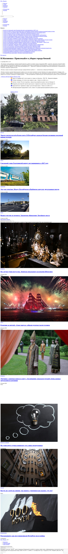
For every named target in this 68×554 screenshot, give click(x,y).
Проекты (5, 6)
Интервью (5, 5)
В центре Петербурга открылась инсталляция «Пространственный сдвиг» (22, 49)
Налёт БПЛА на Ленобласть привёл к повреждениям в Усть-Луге (20, 37)
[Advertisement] (34, 394)
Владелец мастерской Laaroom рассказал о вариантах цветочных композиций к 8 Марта (33, 84)
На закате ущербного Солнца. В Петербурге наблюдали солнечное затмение (23, 38)
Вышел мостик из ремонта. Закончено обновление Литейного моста (21, 33)
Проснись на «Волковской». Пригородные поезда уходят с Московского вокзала (24, 41)
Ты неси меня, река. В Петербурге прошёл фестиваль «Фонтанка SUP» (21, 46)
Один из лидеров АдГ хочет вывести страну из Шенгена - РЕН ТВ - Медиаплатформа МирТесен (34, 79)
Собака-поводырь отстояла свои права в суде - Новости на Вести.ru (30, 80)
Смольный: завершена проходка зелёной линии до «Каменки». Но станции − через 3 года (26, 42)
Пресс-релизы (6, 544)
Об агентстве (6, 9)
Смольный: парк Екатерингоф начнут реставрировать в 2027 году (20, 30)
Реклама (5, 10)
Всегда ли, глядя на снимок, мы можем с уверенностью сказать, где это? (27, 491)
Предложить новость (5, 219)
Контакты (5, 542)
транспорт (3, 186)
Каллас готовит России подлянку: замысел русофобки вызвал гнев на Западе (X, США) (33, 82)
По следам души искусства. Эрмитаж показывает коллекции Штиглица (27, 272)
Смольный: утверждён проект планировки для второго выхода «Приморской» (23, 44)
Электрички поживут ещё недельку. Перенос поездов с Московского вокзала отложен (25, 36)
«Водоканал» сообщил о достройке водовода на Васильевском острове (21, 45)
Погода (2, 132)
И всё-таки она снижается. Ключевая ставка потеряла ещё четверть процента (22, 50)
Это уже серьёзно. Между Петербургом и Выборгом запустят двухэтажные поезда (24, 32)
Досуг (2, 322)
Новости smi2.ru (14, 91)
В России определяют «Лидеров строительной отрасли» (18, 52)
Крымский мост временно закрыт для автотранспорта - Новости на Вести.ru (32, 85)
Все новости (3, 55)
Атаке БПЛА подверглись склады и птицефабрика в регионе (19, 51)
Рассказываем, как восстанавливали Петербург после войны (23, 536)
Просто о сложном (5, 442)
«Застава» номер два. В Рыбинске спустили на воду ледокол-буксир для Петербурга (24, 35)
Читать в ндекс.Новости (8, 76)
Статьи (4, 4)
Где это (2, 487)
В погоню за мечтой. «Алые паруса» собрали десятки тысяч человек (25, 325)
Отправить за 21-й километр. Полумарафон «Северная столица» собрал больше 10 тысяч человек (27, 39)
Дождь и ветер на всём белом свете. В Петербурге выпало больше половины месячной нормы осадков (29, 31)
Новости (5, 3)
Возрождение (4, 533)
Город (2, 160)
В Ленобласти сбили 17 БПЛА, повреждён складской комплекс (20, 43)
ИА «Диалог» (4, 1)
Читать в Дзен (17, 76)
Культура (3, 268)
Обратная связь (6, 543)
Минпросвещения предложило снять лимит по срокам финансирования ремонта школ (35, 87)
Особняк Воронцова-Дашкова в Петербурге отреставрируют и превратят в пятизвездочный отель (27, 48)
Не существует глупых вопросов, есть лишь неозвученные (22, 445)
